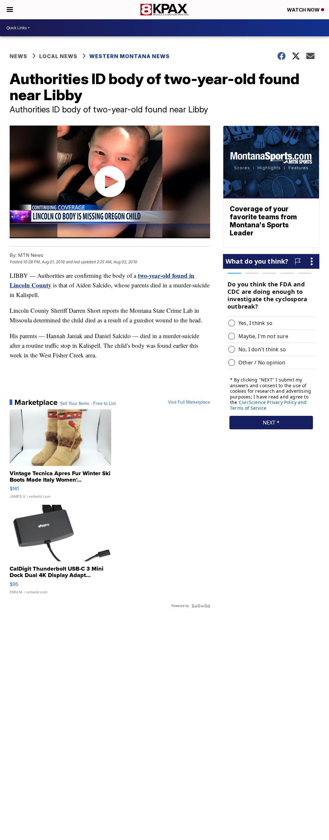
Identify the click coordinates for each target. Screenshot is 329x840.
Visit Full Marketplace (189, 402)
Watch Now (304, 10)
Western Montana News (129, 56)
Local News (58, 56)
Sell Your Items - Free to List (88, 403)
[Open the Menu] (10, 9)
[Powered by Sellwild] (200, 606)
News (18, 56)
